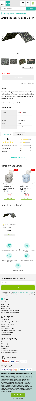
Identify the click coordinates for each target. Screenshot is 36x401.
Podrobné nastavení (18, 398)
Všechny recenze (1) (18, 157)
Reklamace (4, 348)
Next (33, 184)
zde (11, 391)
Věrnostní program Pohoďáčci (9, 322)
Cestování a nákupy (9, 13)
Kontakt (3, 302)
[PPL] (23, 361)
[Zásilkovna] (5, 361)
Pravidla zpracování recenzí (9, 352)
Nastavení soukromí (26, 388)
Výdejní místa (5, 306)
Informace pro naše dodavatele (10, 310)
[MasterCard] (16, 369)
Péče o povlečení (6, 334)
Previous (3, 184)
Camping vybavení (21, 13)
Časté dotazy (5, 346)
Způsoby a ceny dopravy (8, 324)
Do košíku (9, 198)
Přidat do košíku (18, 77)
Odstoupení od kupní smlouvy (9, 350)
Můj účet (3, 342)
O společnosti (5, 304)
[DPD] (17, 361)
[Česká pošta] (12, 361)
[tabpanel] (18, 37)
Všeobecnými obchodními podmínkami (23, 292)
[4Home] (2, 13)
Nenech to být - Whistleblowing (10, 312)
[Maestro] (11, 369)
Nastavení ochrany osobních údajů (11, 330)
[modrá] (7, 191)
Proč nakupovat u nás (7, 328)
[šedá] (4, 191)
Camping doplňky (5, 14)
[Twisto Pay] (4, 369)
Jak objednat (5, 320)
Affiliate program (6, 308)
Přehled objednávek (6, 344)
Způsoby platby (5, 326)
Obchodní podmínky (7, 332)
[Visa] (22, 369)
